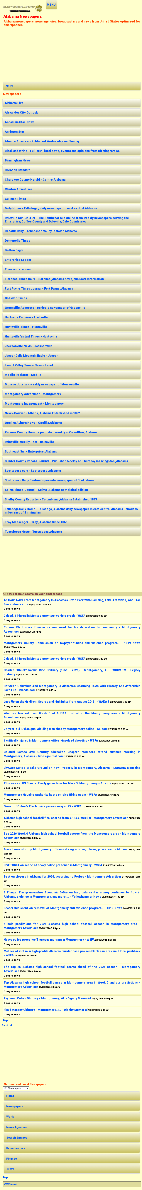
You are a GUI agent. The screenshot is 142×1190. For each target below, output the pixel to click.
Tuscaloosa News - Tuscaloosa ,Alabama (33, 531)
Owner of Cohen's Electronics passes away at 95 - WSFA (43, 806)
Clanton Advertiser (18, 189)
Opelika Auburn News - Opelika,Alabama (33, 422)
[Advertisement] (72, 54)
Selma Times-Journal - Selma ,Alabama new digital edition (46, 490)
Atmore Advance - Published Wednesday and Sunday (42, 141)
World (10, 1116)
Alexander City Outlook (21, 112)
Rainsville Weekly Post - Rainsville (29, 442)
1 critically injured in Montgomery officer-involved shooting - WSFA (51, 740)
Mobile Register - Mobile (23, 375)
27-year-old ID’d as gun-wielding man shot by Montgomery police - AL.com (56, 729)
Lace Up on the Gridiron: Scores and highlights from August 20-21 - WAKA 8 (56, 701)
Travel (10, 1169)
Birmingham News (18, 160)
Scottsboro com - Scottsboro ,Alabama (33, 470)
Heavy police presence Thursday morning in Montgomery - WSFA (49, 939)
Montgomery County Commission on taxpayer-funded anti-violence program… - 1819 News (72, 643)
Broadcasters (15, 1148)
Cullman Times (15, 199)
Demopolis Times (17, 240)
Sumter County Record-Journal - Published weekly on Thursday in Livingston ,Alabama (66, 461)
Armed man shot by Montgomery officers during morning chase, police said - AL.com (66, 849)
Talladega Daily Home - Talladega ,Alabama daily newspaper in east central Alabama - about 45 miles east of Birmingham (71, 510)
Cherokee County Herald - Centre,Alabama (35, 179)
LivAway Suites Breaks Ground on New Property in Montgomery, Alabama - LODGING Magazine (72, 768)
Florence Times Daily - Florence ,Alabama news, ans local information (54, 279)
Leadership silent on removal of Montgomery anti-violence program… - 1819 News (63, 908)
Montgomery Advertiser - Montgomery (33, 394)
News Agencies (16, 1127)
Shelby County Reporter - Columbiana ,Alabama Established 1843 (51, 499)
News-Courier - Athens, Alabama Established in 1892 (42, 413)
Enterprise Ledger (18, 260)
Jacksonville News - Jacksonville (29, 346)
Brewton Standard (18, 170)
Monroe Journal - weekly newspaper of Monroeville (42, 384)
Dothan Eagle (14, 250)
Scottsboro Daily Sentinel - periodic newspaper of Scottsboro (49, 480)
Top (5, 1020)
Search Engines (16, 1137)
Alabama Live (14, 103)
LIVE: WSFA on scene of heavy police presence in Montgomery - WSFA (53, 865)
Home (10, 1095)
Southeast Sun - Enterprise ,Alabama (31, 451)
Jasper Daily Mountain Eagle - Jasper (31, 355)
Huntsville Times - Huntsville (26, 327)
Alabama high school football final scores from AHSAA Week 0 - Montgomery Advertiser (66, 818)
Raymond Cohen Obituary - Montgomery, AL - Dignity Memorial (47, 998)
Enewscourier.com (18, 269)
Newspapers (14, 1106)
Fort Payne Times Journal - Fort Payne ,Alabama (39, 288)
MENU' (51, 4)
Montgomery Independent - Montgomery (34, 403)
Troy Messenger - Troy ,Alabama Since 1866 (36, 522)
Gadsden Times (16, 298)
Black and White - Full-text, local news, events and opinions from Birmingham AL (62, 151)
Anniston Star (14, 131)
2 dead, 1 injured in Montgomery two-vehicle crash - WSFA (44, 615)
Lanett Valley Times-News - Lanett (30, 365)
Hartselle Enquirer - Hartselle (26, 317)
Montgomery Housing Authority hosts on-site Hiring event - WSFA (50, 794)
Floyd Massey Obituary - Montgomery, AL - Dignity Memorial (45, 1010)
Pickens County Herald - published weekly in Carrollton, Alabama (51, 432)
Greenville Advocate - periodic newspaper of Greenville (45, 307)
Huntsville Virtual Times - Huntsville (31, 336)
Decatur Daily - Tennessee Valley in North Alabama (41, 231)
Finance (11, 1158)
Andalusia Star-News (19, 122)
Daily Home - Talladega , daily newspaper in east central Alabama (51, 208)
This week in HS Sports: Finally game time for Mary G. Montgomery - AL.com (57, 783)
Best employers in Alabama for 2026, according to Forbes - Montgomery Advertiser (62, 876)
